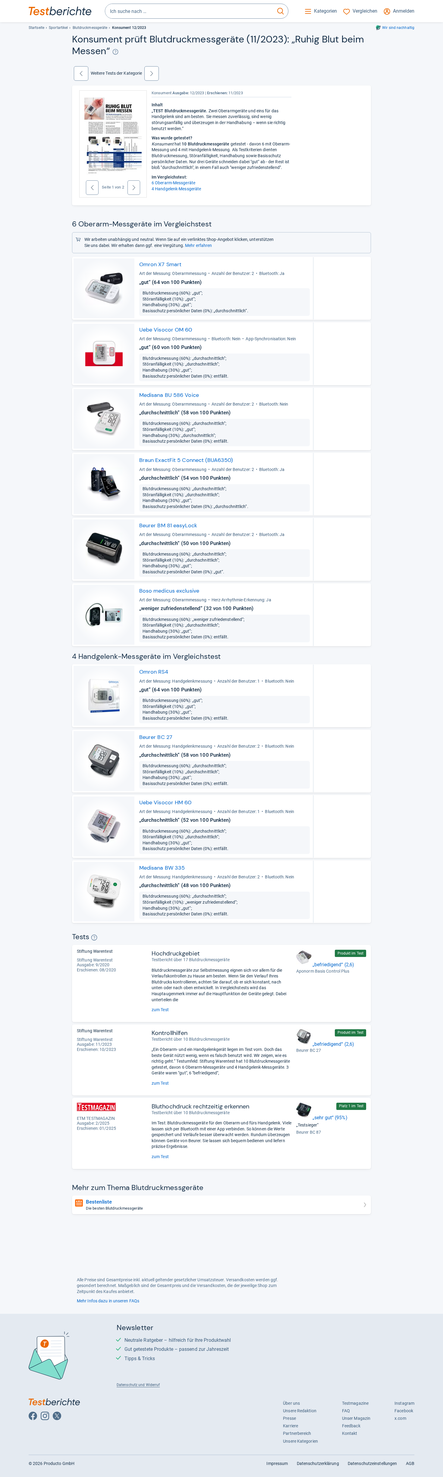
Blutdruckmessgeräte (90, 28)
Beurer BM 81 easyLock (168, 525)
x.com (400, 1418)
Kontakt (349, 1433)
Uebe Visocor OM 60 (165, 329)
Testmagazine (355, 1403)
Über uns (291, 1403)
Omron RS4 (153, 671)
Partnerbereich (297, 1433)
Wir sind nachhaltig (398, 28)
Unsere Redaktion (299, 1410)
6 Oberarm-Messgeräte (173, 182)
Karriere (290, 1425)
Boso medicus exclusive (169, 590)
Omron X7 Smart (160, 264)
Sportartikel (58, 28)
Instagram (404, 1403)
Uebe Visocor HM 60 (165, 802)
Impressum (277, 1463)
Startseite (36, 28)
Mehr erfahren (198, 245)
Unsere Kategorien (300, 1441)
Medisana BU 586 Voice (169, 395)
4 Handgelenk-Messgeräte (176, 188)
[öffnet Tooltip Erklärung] (115, 51)
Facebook (403, 1410)
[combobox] (189, 11)
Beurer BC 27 (155, 737)
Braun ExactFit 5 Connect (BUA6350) (186, 460)
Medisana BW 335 (162, 867)
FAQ (346, 1410)
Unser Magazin (356, 1418)
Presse (289, 1418)
